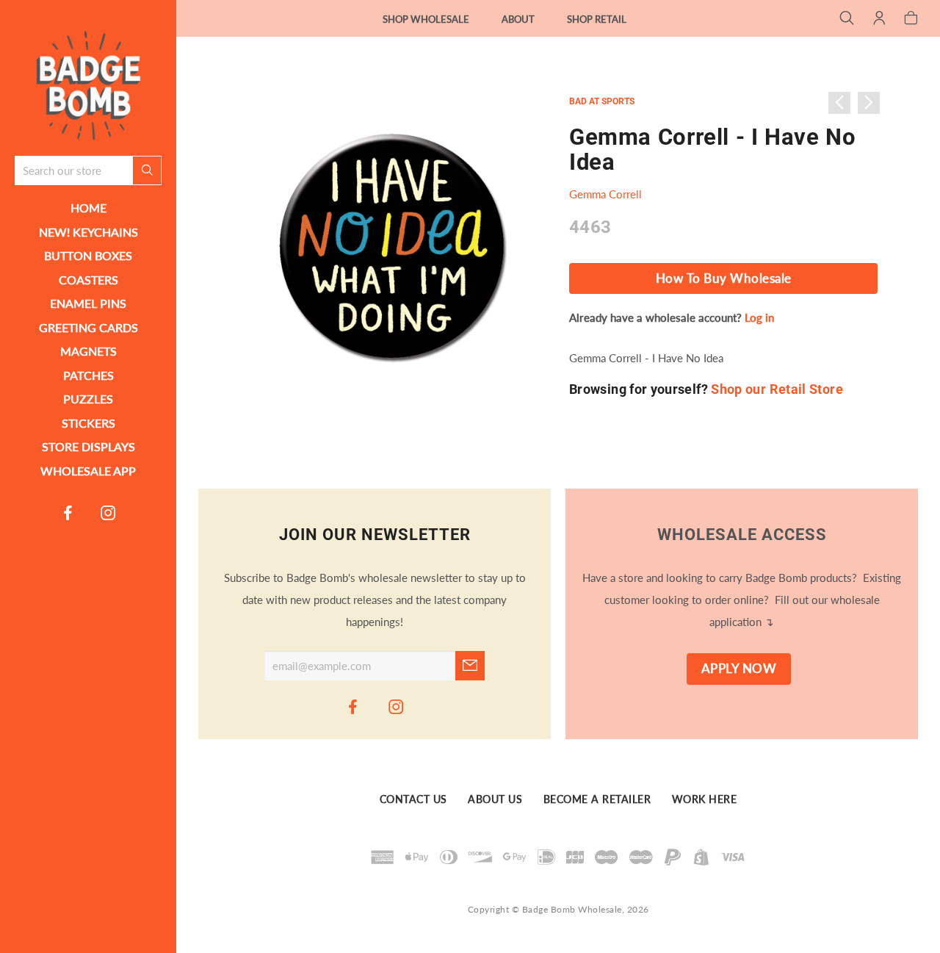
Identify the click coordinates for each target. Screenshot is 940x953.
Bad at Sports (601, 101)
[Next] (869, 103)
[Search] (847, 19)
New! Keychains (88, 232)
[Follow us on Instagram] (108, 512)
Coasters (88, 280)
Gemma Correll (605, 194)
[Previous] (839, 103)
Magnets (88, 351)
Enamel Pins (88, 303)
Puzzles (88, 399)
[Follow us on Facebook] (68, 512)
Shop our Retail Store (777, 389)
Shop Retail (596, 19)
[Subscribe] (470, 665)
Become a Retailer (597, 799)
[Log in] (879, 19)
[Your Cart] (911, 19)
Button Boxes (88, 255)
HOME (88, 208)
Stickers (88, 423)
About (518, 19)
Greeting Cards (88, 327)
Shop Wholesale (426, 19)
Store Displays (88, 446)
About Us (495, 799)
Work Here (704, 799)
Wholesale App (88, 471)
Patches (88, 375)
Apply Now (739, 668)
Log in (759, 317)
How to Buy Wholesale (724, 278)
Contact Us (413, 799)
